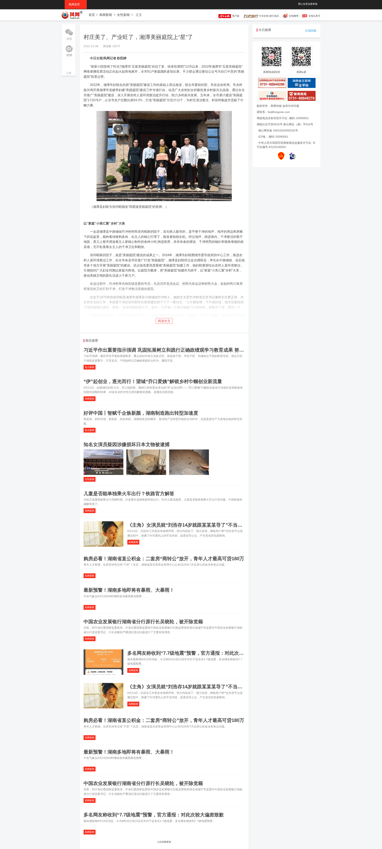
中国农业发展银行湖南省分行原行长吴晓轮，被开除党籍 (143, 621)
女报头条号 (314, 16)
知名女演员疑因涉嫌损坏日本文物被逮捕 (127, 444)
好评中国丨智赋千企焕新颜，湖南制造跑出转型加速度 (141, 413)
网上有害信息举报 (307, 4)
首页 (92, 15)
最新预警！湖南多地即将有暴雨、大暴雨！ (129, 590)
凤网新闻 (105, 15)
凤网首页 (76, 4)
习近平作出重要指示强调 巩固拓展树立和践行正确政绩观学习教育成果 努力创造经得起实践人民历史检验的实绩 (202, 350)
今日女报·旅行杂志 (268, 16)
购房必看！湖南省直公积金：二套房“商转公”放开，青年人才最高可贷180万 (164, 558)
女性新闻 (123, 15)
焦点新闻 (89, 367)
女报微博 (293, 16)
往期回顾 (310, 30)
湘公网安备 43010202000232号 (278, 130)
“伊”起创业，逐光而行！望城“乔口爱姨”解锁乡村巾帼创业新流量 (153, 381)
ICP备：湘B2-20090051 (273, 136)
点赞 (69, 67)
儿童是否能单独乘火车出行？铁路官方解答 (129, 493)
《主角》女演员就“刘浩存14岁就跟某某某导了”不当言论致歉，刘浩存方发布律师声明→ (220, 525)
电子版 (235, 16)
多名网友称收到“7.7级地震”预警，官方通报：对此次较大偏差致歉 (197, 653)
